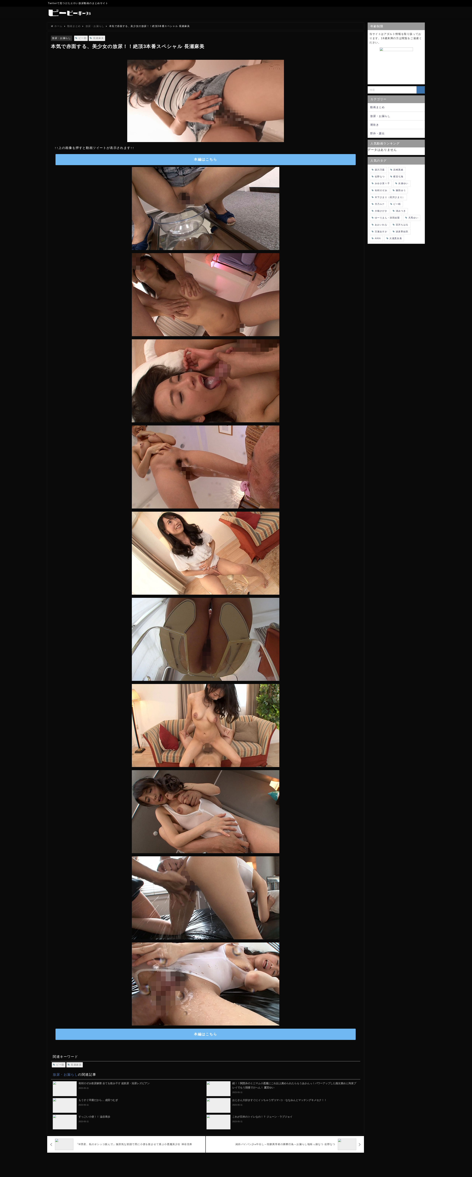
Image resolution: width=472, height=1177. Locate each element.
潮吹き (374, 124)
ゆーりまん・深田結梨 (387, 217)
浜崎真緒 (398, 169)
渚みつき (401, 211)
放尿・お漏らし (61, 38)
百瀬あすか (381, 231)
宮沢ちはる (402, 224)
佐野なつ (380, 176)
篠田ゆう (401, 190)
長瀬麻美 (98, 38)
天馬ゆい (413, 217)
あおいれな (381, 224)
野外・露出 (377, 133)
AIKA (378, 238)
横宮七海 (398, 176)
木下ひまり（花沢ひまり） (390, 197)
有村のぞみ (381, 190)
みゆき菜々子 (382, 183)
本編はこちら (205, 159)
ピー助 (83, 38)
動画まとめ (377, 107)
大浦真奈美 (395, 238)
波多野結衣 (402, 231)
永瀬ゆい (403, 183)
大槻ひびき (381, 211)
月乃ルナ (380, 204)
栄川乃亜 (380, 169)
